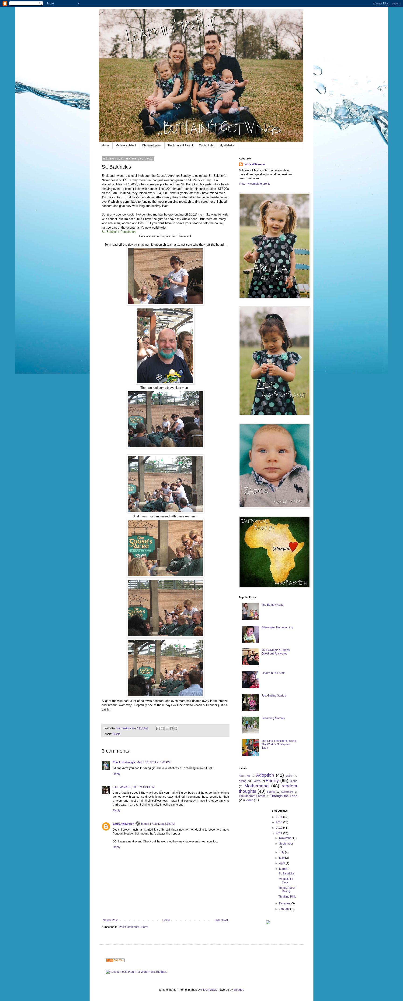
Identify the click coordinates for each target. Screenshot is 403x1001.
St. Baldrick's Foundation (118, 231)
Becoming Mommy (273, 718)
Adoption (265, 775)
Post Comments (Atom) (133, 927)
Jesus (293, 781)
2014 (279, 817)
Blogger (238, 989)
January (284, 909)
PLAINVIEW (208, 989)
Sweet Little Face (285, 880)
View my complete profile (255, 183)
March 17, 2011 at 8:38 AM (158, 823)
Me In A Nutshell (126, 145)
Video (249, 800)
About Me (244, 776)
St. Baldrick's (286, 873)
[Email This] (158, 728)
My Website (226, 145)
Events (116, 733)
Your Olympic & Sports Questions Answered (275, 651)
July (282, 852)
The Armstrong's (124, 762)
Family (272, 780)
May (282, 858)
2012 (279, 827)
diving (243, 781)
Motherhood (256, 785)
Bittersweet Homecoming (277, 627)
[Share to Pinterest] (175, 728)
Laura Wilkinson (123, 823)
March (283, 868)
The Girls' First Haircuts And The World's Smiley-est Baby (278, 744)
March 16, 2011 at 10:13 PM (137, 787)
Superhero (287, 791)
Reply (116, 774)
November (286, 838)
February (285, 903)
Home (106, 145)
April (282, 863)
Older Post (221, 920)
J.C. (115, 787)
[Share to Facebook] (171, 728)
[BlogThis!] (162, 728)
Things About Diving (286, 889)
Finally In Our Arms (273, 673)
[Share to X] (166, 728)
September (286, 843)
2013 (279, 822)
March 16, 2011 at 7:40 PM (153, 762)
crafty (289, 775)
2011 (279, 833)
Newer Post (110, 920)
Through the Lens (283, 796)
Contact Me (206, 145)
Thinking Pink (287, 896)
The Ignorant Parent (180, 145)
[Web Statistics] (115, 961)
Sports (271, 791)
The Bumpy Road (272, 604)
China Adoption (152, 145)
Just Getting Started (273, 695)
